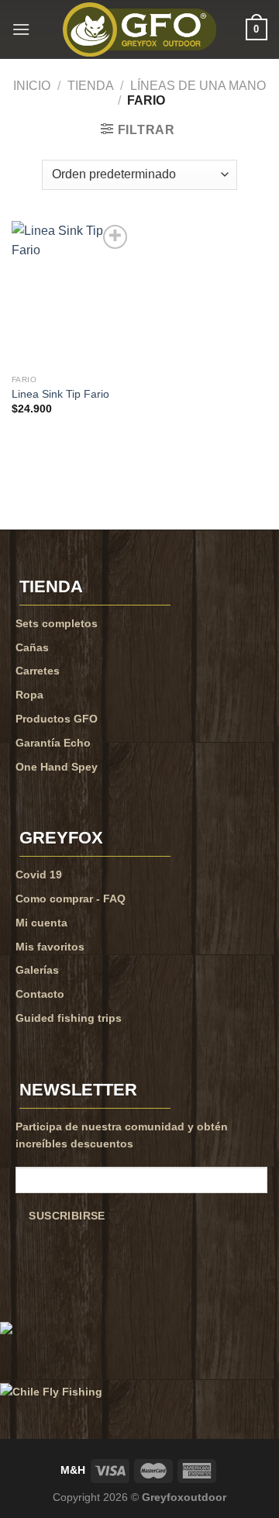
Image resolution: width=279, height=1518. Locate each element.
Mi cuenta (41, 922)
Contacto (40, 994)
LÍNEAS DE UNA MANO (198, 85)
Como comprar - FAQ (71, 898)
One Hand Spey (57, 767)
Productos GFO (57, 718)
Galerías (37, 970)
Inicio (31, 85)
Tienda (90, 85)
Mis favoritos (50, 946)
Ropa (29, 694)
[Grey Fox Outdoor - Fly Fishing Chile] (139, 29)
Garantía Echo (53, 743)
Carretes (38, 670)
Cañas (32, 647)
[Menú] (21, 29)
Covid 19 (39, 874)
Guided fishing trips (69, 1018)
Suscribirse (67, 1216)
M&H (72, 1470)
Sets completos (57, 623)
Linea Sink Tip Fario (60, 394)
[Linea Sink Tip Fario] (72, 294)
